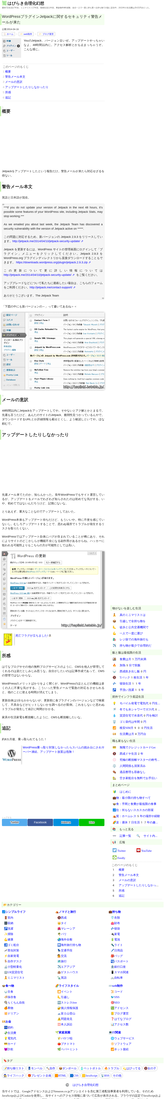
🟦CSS (74, 1075)
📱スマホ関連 (120, 972)
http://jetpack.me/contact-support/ (51, 287)
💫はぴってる (132, 1068)
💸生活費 (10, 1032)
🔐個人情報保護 (67, 1008)
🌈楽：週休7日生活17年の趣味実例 (136, 822)
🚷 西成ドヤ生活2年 (128, 753)
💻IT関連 (115, 1032)
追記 (8, 97)
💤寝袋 (115, 928)
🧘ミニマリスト (14, 977)
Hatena (66, 822)
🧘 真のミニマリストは (129, 614)
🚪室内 (8, 917)
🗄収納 (8, 923)
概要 (8, 71)
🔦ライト (117, 945)
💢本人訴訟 (64, 1024)
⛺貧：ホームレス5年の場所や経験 (136, 816)
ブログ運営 (48, 34)
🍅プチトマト (66, 1043)
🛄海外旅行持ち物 (69, 945)
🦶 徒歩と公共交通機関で (130, 627)
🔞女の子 (150, 1068)
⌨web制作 (116, 985)
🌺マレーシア (66, 928)
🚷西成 (62, 917)
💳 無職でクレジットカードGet (134, 747)
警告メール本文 (15, 76)
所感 (8, 92)
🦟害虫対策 (11, 950)
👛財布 (115, 923)
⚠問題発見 (64, 1019)
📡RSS (105, 1075)
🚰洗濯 (8, 928)
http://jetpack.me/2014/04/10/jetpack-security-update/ (46, 241)
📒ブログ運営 (120, 1013)
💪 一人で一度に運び (128, 633)
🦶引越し (63, 997)
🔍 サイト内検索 (148, 835)
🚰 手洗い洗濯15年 (128, 689)
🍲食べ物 (8, 985)
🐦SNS (115, 997)
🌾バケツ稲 (64, 1038)
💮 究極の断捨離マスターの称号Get (136, 759)
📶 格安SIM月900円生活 (133, 727)
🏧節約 (8, 1027)
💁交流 (62, 955)
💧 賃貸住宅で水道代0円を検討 (135, 715)
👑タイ (62, 923)
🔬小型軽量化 (13, 966)
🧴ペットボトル (90, 1068)
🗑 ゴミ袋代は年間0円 (129, 721)
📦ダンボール (68, 1068)
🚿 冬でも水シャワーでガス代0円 (136, 709)
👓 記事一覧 (122, 835)
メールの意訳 (13, 81)
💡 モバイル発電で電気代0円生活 (136, 703)
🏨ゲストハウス (67, 972)
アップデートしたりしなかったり (26, 87)
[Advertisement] (53, 142)
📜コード (117, 991)
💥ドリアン (11, 1013)
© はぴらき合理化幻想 (82, 1084)
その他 (117, 1075)
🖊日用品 (117, 950)
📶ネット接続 (120, 1049)
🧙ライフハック (13, 1075)
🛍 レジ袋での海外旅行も (130, 639)
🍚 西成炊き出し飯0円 (129, 671)
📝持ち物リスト (13, 1068)
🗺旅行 (62, 961)
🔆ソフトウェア (121, 1043)
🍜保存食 (10, 997)
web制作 (28, 34)
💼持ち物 (115, 911)
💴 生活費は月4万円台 (129, 734)
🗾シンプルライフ (14, 911)
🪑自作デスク (13, 961)
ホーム (10, 34)
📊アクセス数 (120, 1024)
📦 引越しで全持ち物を (129, 621)
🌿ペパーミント (67, 1049)
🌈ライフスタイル (67, 985)
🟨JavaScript (89, 1075)
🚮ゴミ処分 (11, 945)
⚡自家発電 (11, 955)
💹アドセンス (120, 1008)
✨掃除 (8, 934)
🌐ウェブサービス (122, 1038)
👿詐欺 (8, 1049)
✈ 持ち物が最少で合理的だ (132, 645)
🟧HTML (60, 1075)
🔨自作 (50, 1068)
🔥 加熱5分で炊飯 (126, 665)
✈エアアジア (66, 966)
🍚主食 (8, 991)
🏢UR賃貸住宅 (13, 972)
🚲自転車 (117, 977)
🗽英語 (62, 977)
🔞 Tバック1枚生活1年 (131, 677)
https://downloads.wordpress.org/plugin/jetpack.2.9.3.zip (52, 262)
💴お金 (6, 1021)
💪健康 (8, 939)
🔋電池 (115, 939)
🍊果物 (8, 1008)
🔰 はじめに (122, 791)
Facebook (40, 822)
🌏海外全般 (64, 939)
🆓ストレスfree (67, 1002)
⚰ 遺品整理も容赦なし (129, 772)
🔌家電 (115, 934)
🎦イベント (64, 991)
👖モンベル (35, 1068)
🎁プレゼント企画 (39, 1075)
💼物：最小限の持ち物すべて (132, 797)
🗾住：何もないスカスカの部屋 (133, 810)
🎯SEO (115, 1002)
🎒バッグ (117, 955)
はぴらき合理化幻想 (26, 3)
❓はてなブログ (121, 1019)
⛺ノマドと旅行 (65, 911)
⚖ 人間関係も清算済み (129, 765)
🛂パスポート (120, 961)
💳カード (10, 1043)
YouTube (146, 850)
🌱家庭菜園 (62, 1032)
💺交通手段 (64, 950)
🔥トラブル (111, 1068)
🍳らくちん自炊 (14, 1002)
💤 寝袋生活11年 (127, 683)
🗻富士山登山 (66, 1013)
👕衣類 (115, 917)
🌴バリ (62, 934)
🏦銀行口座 (118, 966)
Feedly (121, 858)
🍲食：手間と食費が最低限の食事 (134, 804)
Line (91, 822)
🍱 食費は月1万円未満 (129, 659)
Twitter (14, 822)
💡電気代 (10, 1038)
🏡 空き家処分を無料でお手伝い (135, 778)
